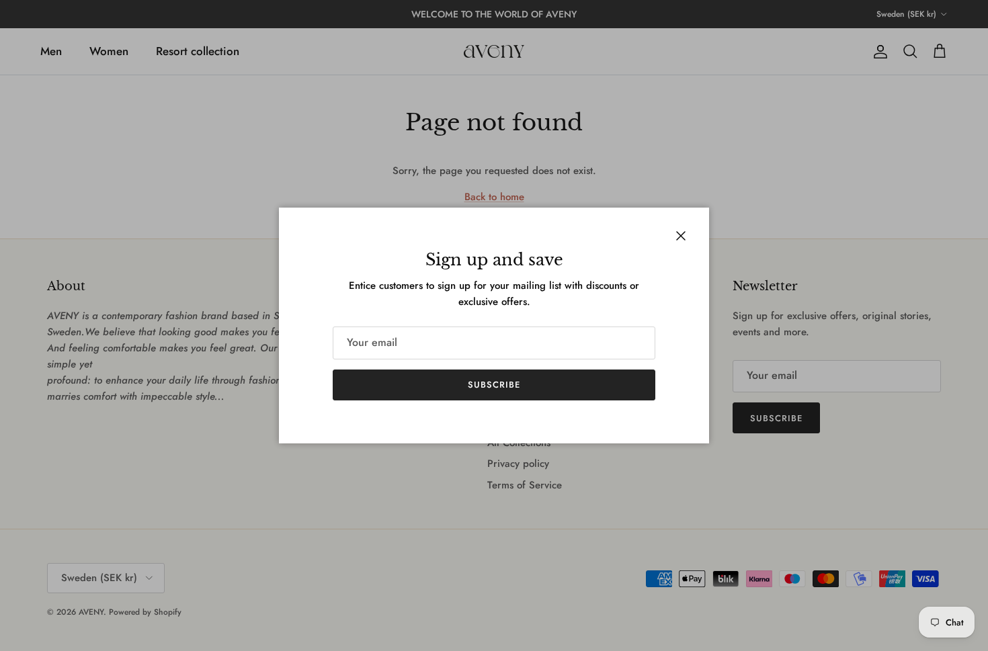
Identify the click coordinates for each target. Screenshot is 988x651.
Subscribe (494, 384)
